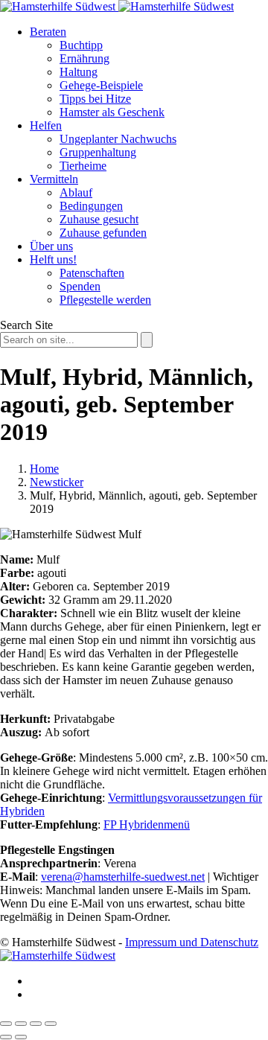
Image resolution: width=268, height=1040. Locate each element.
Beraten (48, 31)
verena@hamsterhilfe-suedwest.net (123, 876)
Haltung (79, 72)
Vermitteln (54, 179)
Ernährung (84, 58)
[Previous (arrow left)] (6, 1037)
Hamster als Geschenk (112, 112)
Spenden (80, 286)
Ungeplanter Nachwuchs (118, 139)
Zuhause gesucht (99, 219)
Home (44, 468)
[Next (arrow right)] (21, 1037)
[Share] (21, 1023)
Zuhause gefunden (103, 232)
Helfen (46, 125)
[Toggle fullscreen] (36, 1023)
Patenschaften (92, 273)
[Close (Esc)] (6, 1023)
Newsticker (56, 482)
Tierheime (83, 165)
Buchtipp (81, 45)
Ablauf (76, 192)
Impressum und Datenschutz (191, 942)
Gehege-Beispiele (101, 85)
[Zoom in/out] (51, 1023)
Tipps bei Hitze (95, 98)
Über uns (51, 246)
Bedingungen (91, 206)
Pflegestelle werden (105, 299)
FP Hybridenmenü (146, 824)
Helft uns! (53, 259)
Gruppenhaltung (98, 152)
